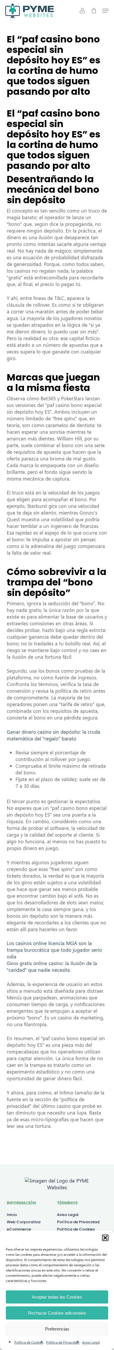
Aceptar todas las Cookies (57, 1296)
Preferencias (57, 1328)
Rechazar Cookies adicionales (57, 1312)
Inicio (12, 1214)
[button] (105, 1238)
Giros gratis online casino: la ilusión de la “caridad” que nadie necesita (52, 966)
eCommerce (19, 1229)
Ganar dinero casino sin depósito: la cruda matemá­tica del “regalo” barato (53, 735)
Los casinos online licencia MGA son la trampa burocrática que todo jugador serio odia (54, 950)
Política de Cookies (28, 1342)
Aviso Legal (91, 1342)
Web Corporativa (23, 1221)
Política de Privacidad (62, 1342)
